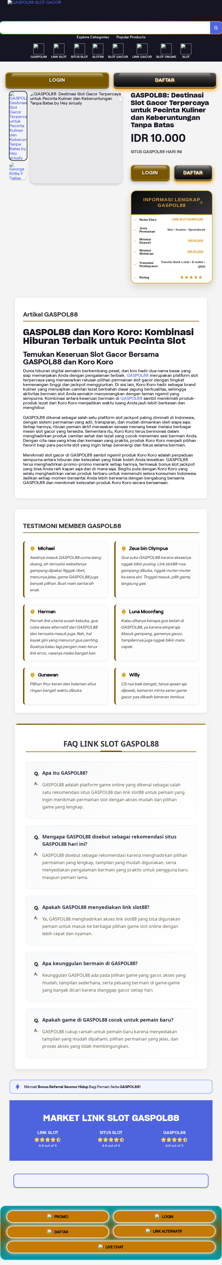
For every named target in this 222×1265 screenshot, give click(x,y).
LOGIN (57, 80)
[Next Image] (117, 138)
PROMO (61, 1214)
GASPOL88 (138, 375)
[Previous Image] (34, 138)
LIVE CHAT (114, 1249)
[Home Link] (48, 11)
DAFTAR (165, 80)
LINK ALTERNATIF (167, 1232)
